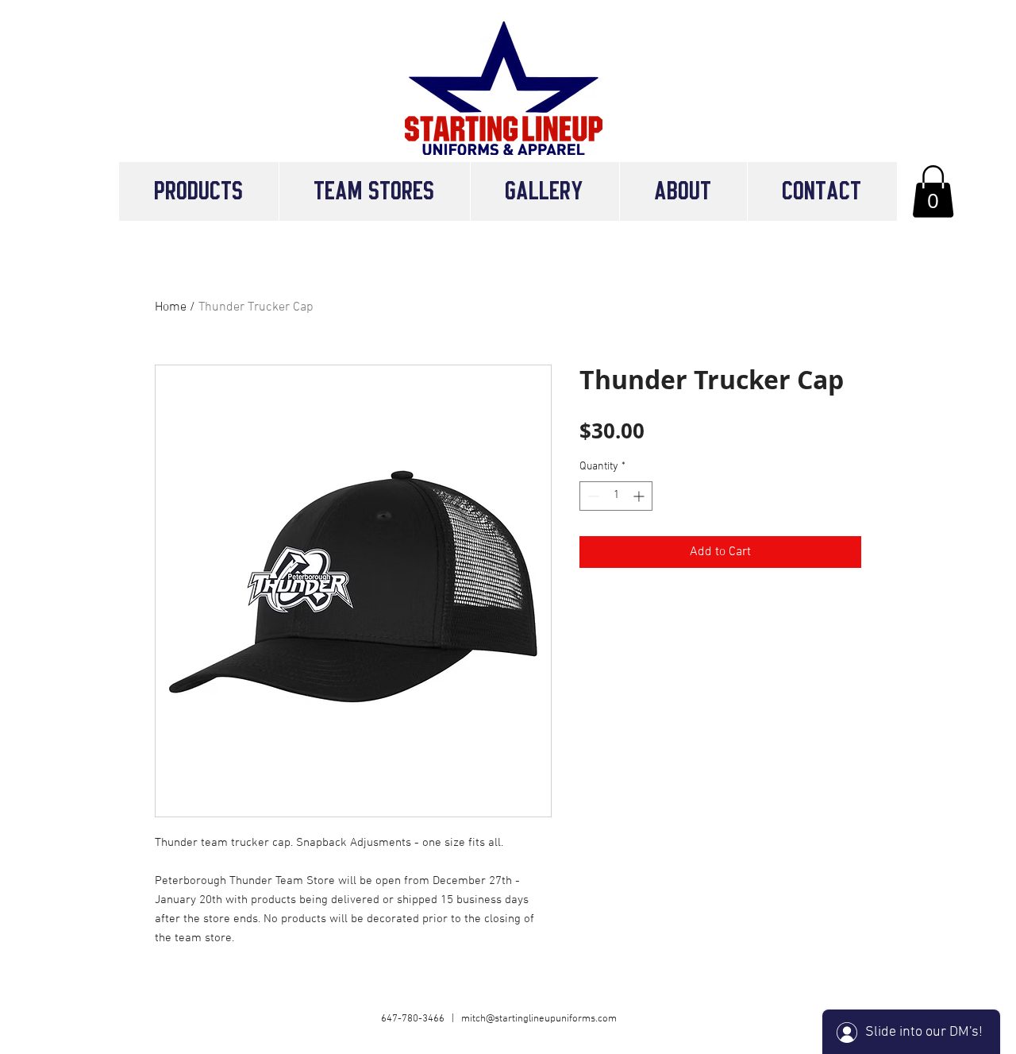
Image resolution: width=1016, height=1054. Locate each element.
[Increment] (640, 496)
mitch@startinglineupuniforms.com (539, 1019)
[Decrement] (592, 496)
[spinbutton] (616, 496)
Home (171, 307)
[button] (374, 191)
